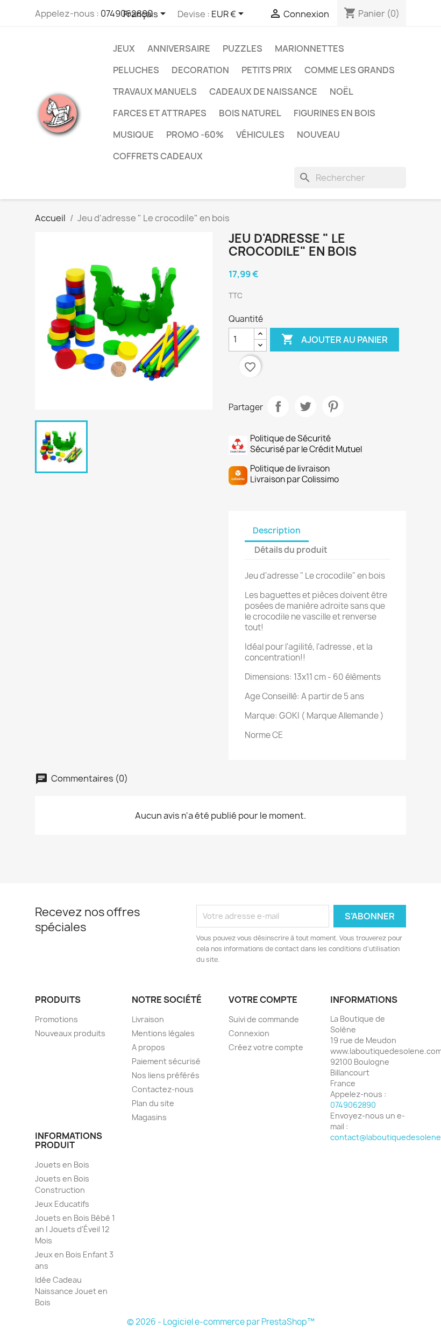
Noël (341, 91)
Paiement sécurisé (166, 1061)
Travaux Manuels (155, 91)
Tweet (305, 406)
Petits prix (266, 70)
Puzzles (242, 48)
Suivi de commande (264, 1019)
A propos (148, 1047)
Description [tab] (277, 530)
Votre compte (263, 999)
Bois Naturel (250, 113)
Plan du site (153, 1103)
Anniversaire (178, 48)
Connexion (249, 1033)
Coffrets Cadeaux (158, 156)
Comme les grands (349, 70)
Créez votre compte (266, 1047)
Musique (133, 134)
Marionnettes (309, 48)
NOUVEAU (318, 134)
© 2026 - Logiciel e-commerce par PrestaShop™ (221, 1321)
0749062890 (353, 1105)
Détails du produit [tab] (291, 550)
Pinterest (333, 406)
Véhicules (260, 134)
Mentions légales (163, 1033)
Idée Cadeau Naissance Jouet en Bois (71, 1291)
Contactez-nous (163, 1089)
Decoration (200, 70)
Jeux (124, 48)
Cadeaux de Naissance (263, 91)
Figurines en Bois (334, 113)
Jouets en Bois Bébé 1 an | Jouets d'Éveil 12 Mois (75, 1229)
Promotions (56, 1019)
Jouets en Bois (62, 1164)
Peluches (136, 70)
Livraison (148, 1019)
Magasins (149, 1117)
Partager (278, 406)
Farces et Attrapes (160, 113)
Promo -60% (195, 134)
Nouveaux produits (70, 1033)
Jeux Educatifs (62, 1204)
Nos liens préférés (166, 1075)
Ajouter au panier (334, 339)
